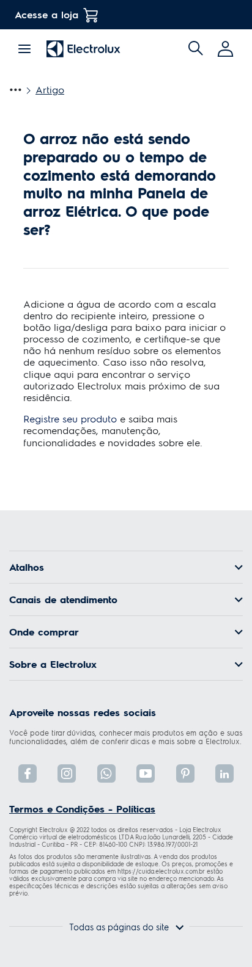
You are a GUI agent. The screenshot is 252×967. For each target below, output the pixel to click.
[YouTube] (145, 773)
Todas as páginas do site (119, 926)
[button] (226, 49)
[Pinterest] (185, 773)
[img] (196, 48)
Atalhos (26, 567)
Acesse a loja (46, 14)
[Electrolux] (83, 48)
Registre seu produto (70, 418)
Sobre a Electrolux (53, 664)
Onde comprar (44, 632)
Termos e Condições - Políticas (82, 808)
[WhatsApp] (106, 773)
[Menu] (24, 47)
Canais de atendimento (63, 599)
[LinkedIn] (224, 773)
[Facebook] (27, 773)
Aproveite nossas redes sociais (82, 712)
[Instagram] (66, 773)
